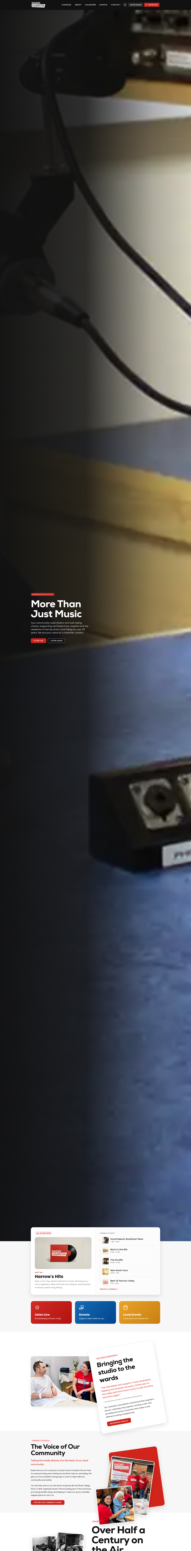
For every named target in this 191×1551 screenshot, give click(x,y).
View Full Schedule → (109, 1289)
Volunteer (90, 4)
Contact (115, 4)
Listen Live (38, 641)
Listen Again (135, 5)
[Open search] (125, 5)
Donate (103, 4)
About (78, 4)
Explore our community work (47, 1502)
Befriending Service (119, 1422)
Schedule (66, 4)
